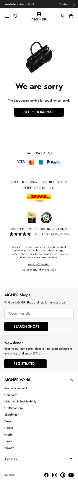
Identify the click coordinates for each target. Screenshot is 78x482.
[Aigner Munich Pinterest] (62, 475)
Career (8, 428)
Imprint (8, 434)
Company (10, 395)
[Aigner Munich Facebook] (46, 475)
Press (7, 421)
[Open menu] (7, 16)
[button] (74, 4)
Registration (25, 363)
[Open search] (15, 16)
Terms (8, 441)
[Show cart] (71, 16)
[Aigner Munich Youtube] (71, 475)
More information (39, 264)
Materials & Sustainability (20, 401)
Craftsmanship (13, 408)
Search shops (26, 326)
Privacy (9, 448)
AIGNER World (17, 380)
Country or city (19, 313)
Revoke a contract (15, 388)
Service (11, 458)
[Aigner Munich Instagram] (54, 475)
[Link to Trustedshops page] (39, 217)
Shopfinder (11, 414)
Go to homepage (39, 112)
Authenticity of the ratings (39, 269)
